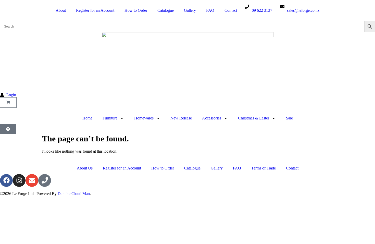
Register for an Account (95, 10)
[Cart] (8, 102)
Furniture (110, 118)
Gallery (190, 10)
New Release (181, 118)
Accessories (211, 118)
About (61, 10)
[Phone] (44, 180)
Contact (230, 10)
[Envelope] (32, 180)
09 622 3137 (262, 10)
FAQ (210, 10)
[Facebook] (6, 180)
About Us (85, 168)
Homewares (144, 118)
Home (87, 118)
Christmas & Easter (253, 118)
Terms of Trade (263, 168)
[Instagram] (19, 180)
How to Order (135, 10)
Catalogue (165, 10)
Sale (289, 118)
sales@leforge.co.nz (303, 10)
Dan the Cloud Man (74, 193)
